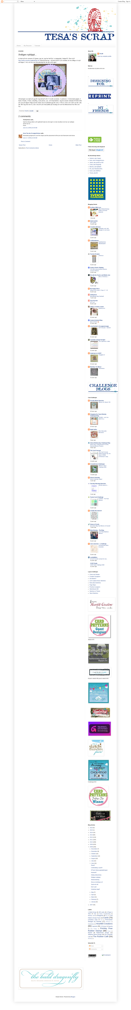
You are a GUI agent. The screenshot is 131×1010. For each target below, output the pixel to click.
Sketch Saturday (95, 477)
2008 (91, 847)
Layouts (94, 926)
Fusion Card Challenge (96, 497)
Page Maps (93, 585)
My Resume (28, 45)
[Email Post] (37, 110)
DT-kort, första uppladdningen (99, 870)
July (92, 861)
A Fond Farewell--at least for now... (98, 558)
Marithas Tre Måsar (95, 367)
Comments (93, 949)
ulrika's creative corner (97, 306)
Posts (92, 946)
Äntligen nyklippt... (96, 877)
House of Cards (94, 524)
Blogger (73, 997)
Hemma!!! (93, 872)
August (93, 858)
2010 (91, 842)
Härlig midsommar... (96, 875)
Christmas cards (93, 919)
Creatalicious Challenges (97, 464)
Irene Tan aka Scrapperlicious (31, 133)
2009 (91, 844)
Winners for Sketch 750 (104, 402)
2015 (91, 830)
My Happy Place (95, 288)
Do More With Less (95, 207)
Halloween (108, 921)
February (94, 899)
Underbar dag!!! (95, 889)
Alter (95, 913)
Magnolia (110, 926)
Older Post (78, 145)
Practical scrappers (95, 587)
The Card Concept (95, 450)
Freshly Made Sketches (97, 400)
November (94, 851)
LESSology (103, 926)
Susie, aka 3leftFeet (95, 171)
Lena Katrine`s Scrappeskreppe (99, 326)
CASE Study (93, 563)
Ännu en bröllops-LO (97, 882)
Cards (106, 918)
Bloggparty (100, 915)
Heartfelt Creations (104, 924)
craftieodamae (94, 240)
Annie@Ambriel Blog (96, 320)
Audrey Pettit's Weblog (96, 267)
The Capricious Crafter (104, 341)
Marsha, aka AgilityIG (95, 166)
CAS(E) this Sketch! (96, 510)
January (93, 902)
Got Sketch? (93, 578)
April (92, 894)
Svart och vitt (94, 884)
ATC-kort (92, 302)
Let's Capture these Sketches (98, 580)
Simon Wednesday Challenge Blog (100, 443)
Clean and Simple (95, 574)
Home (19, 45)
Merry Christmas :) (103, 276)
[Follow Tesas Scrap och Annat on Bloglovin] (96, 151)
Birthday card (91, 915)
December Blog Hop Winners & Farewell (100, 525)
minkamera (93, 294)
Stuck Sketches (94, 593)
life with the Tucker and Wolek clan (100, 275)
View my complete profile (104, 56)
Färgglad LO (102, 354)
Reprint (90, 932)
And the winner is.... (103, 485)
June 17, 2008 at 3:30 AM (30, 138)
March (93, 897)
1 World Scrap (92, 912)
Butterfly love (102, 308)
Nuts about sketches (95, 583)
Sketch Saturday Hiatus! (96, 479)
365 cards (101, 912)
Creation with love (95, 227)
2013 (91, 835)
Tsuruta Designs (95, 254)
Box (107, 915)
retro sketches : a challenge (98, 544)
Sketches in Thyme (95, 591)
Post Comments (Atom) (32, 148)
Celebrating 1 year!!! (96, 867)
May (92, 892)
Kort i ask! (94, 887)
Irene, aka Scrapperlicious (97, 160)
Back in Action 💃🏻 (94, 321)
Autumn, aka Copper (95, 158)
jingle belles (93, 429)
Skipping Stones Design (95, 934)
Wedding (90, 938)
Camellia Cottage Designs (97, 340)
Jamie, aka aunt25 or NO (96, 162)
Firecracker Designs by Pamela (100, 920)
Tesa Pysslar (94, 300)
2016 (91, 827)
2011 (91, 839)
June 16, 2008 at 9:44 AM (30, 127)
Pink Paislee (93, 928)
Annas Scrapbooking (104, 913)
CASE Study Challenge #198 (97, 565)
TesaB (101, 53)
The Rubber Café (100, 936)
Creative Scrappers (95, 576)
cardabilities (93, 557)
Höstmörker (102, 368)
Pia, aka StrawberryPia (96, 168)
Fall (101, 919)
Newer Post (22, 145)
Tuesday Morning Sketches (98, 483)
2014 (91, 832)
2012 (91, 837)
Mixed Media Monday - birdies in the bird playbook (104, 210)
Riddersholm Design (102, 932)
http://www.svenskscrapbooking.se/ (28, 60)
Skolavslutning (95, 879)
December (94, 849)
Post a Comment (25, 141)
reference (101, 255)
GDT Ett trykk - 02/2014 (105, 327)
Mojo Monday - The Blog (97, 530)
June (92, 863)
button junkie (94, 221)
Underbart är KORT (95, 353)
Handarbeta (91, 924)
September (94, 856)
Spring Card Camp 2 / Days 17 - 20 (99, 290)
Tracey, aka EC (94, 173)
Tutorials (37, 45)
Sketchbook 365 (94, 589)
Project (109, 931)
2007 (91, 905)
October (93, 853)
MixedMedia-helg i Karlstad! (97, 296)
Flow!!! (93, 865)
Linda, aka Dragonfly (95, 164)
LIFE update (93, 222)
